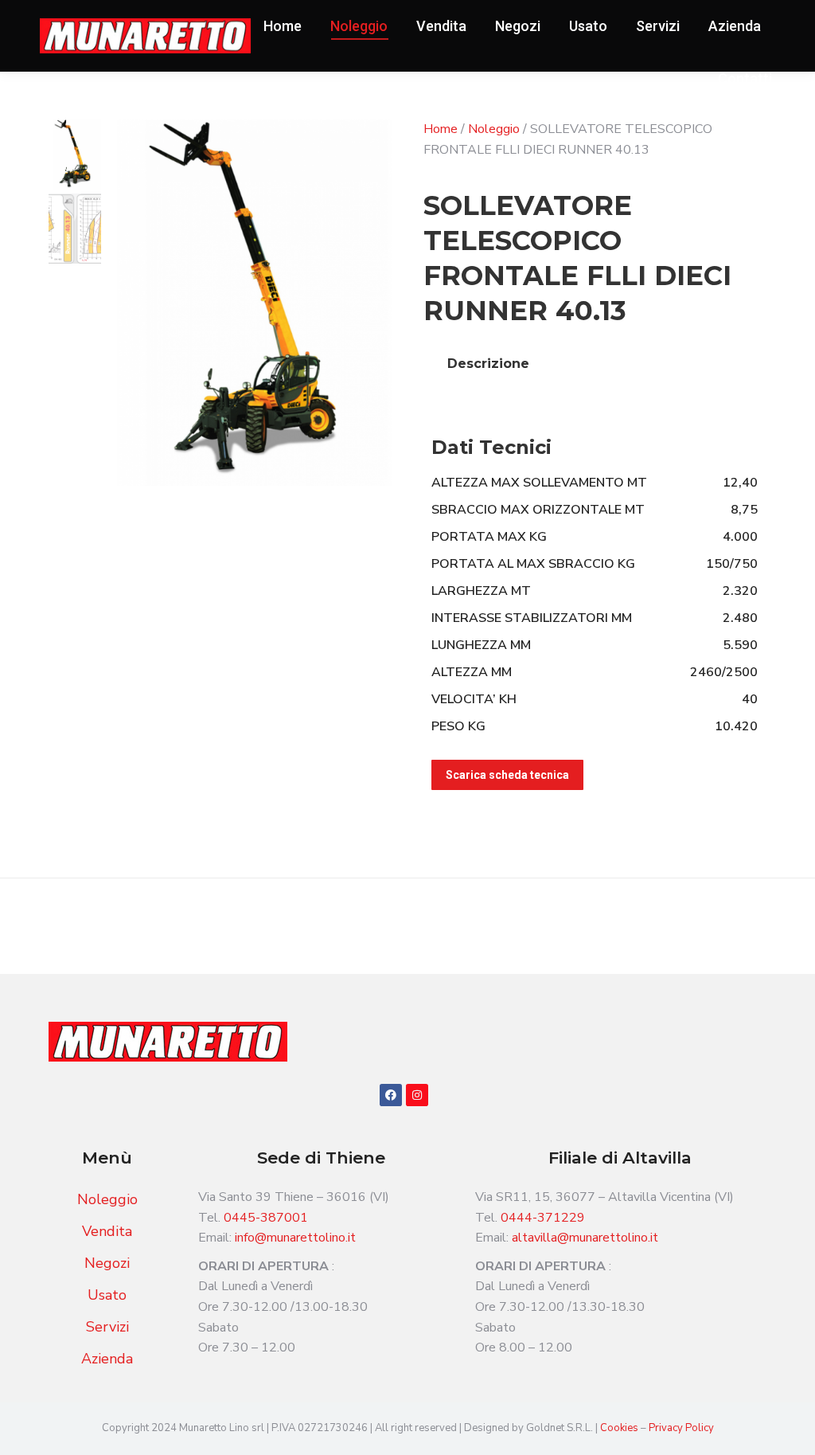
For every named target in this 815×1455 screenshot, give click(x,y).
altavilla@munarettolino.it (585, 1237)
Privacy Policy (681, 1428)
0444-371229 (543, 1217)
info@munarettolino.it (295, 1237)
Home (440, 129)
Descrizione (488, 363)
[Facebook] (391, 1095)
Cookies (620, 1428)
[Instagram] (417, 1095)
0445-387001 (266, 1217)
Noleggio (494, 129)
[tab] (488, 364)
